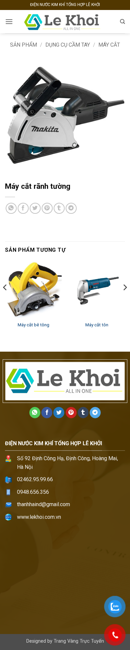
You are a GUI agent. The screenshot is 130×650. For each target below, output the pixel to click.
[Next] (125, 300)
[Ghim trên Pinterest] (47, 208)
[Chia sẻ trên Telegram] (71, 208)
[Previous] (5, 300)
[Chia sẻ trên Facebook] (23, 208)
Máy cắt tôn (96, 324)
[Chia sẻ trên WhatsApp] (11, 208)
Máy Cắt (109, 45)
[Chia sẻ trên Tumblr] (59, 208)
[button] (9, 21)
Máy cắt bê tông (33, 324)
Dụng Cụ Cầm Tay (67, 45)
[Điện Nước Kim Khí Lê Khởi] (65, 21)
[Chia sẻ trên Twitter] (35, 208)
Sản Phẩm (23, 45)
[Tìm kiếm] (122, 21)
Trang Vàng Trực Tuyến (79, 641)
